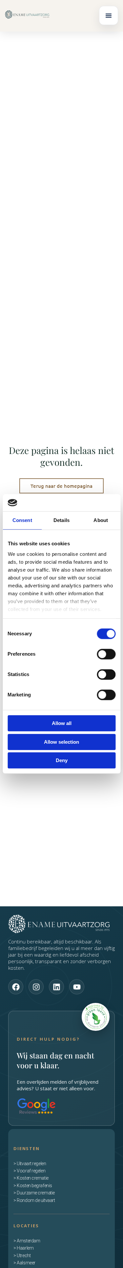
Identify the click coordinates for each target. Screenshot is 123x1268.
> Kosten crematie (30, 1178)
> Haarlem (23, 1248)
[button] (108, 15)
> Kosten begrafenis (32, 1185)
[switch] (106, 654)
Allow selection (61, 742)
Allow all (62, 723)
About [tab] (100, 520)
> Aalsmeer (24, 1262)
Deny (62, 760)
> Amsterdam (26, 1240)
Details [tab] (61, 520)
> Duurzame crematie (33, 1192)
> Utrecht (22, 1255)
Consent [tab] (22, 520)
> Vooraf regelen (29, 1170)
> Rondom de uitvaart (34, 1200)
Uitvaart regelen (31, 1163)
